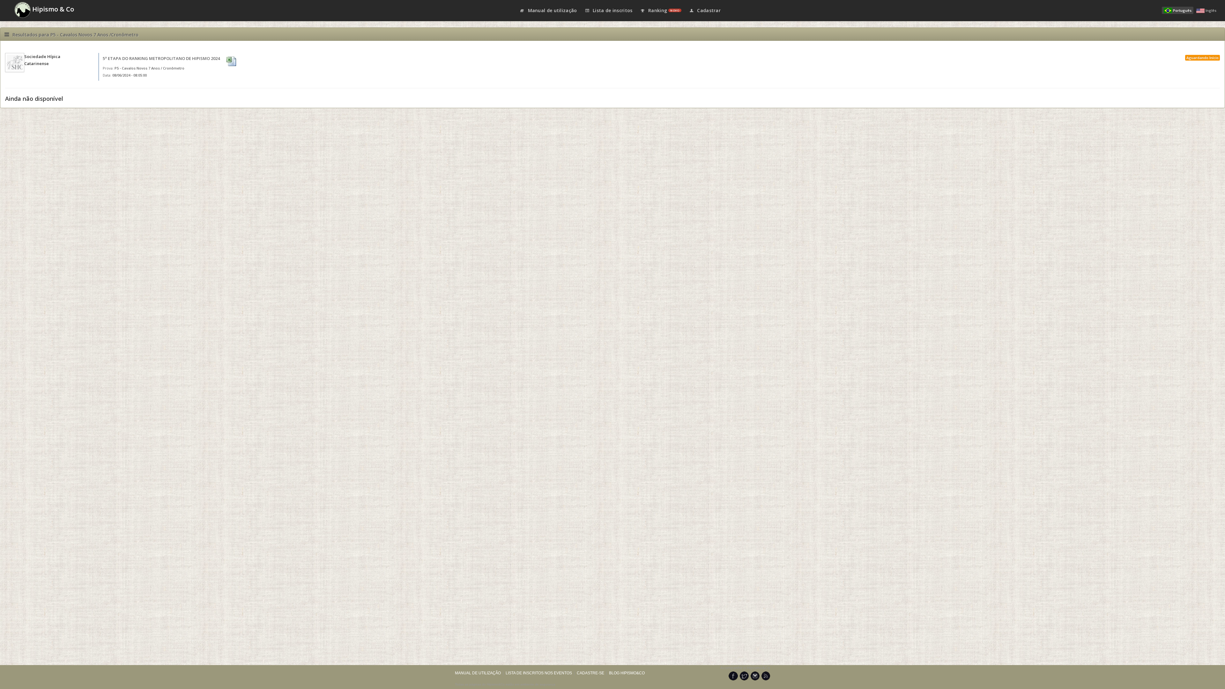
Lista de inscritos (612, 10)
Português (1182, 10)
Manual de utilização (551, 10)
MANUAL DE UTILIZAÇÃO (478, 673)
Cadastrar (708, 10)
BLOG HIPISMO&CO (627, 673)
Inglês (1211, 10)
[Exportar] (232, 61)
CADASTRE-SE (590, 673)
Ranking (663, 10)
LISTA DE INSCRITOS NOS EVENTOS (539, 673)
